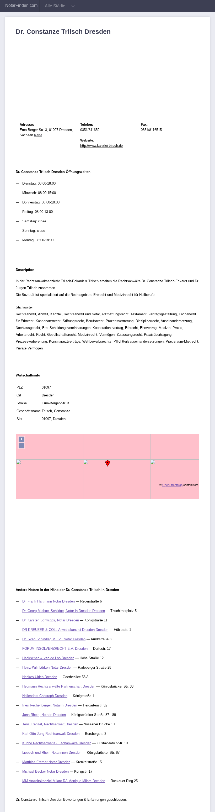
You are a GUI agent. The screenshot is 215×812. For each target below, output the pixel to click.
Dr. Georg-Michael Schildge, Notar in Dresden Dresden (63, 611)
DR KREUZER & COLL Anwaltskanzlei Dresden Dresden (65, 630)
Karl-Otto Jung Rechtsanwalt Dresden (50, 734)
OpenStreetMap (172, 484)
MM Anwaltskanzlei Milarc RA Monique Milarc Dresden (63, 781)
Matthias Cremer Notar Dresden (46, 762)
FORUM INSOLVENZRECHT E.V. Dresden (55, 649)
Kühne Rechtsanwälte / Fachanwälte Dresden (56, 743)
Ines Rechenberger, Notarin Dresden (49, 705)
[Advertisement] (107, 75)
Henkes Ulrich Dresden (39, 677)
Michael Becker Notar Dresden (45, 771)
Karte (38, 135)
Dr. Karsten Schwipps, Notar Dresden (50, 620)
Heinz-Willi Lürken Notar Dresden (47, 667)
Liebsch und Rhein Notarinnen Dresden (51, 753)
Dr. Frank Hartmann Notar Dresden (48, 601)
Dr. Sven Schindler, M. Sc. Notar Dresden (53, 639)
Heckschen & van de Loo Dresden (48, 658)
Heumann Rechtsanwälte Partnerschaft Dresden (58, 686)
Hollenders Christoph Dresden (44, 696)
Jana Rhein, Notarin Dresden (44, 715)
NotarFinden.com (21, 5)
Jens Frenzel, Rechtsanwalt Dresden (50, 724)
